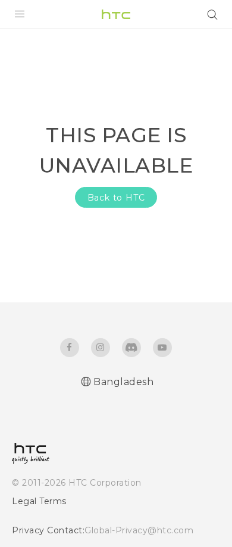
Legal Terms (39, 501)
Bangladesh (123, 381)
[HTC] (116, 14)
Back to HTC (116, 197)
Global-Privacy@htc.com (138, 530)
